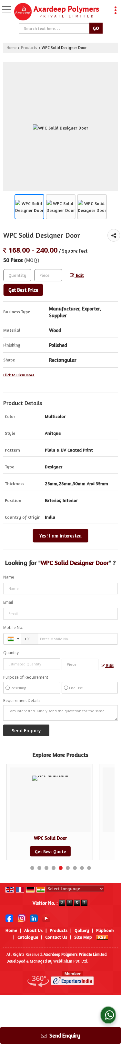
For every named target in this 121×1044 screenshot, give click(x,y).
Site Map (83, 937)
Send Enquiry (64, 1035)
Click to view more (19, 375)
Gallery (82, 930)
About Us (33, 930)
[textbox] (55, 28)
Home (11, 47)
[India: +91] (12, 639)
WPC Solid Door (50, 838)
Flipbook (105, 930)
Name (8, 577)
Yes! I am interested (60, 536)
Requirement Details (21, 700)
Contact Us (56, 937)
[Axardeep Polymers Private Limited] (56, 12)
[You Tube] (46, 917)
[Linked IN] (34, 917)
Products (29, 47)
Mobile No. (13, 627)
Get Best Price (23, 290)
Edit (79, 275)
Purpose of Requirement (25, 677)
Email (8, 602)
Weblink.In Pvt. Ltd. (70, 961)
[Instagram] (21, 917)
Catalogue (27, 937)
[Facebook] (9, 917)
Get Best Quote (50, 851)
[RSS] (102, 937)
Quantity (11, 652)
